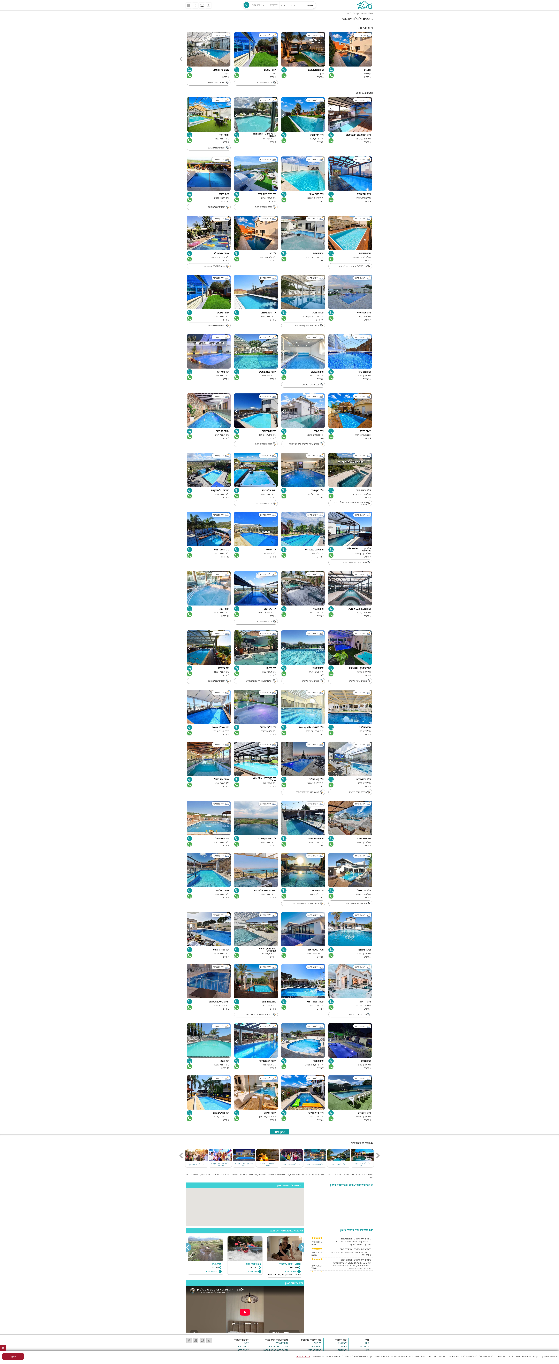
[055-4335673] (283, 194)
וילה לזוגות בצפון (338, 1164)
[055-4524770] (331, 253)
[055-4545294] (331, 194)
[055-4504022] (283, 1113)
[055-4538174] (283, 727)
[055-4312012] (189, 1113)
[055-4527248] (236, 890)
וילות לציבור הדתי (315, 1350)
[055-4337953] (189, 668)
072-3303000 (291, 1271)
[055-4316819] (236, 838)
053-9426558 (212, 1271)
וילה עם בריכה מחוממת (278, 1346)
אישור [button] (13, 1356)
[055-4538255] (331, 431)
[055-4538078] (189, 1061)
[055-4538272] (236, 950)
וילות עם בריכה (282, 1343)
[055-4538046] (283, 609)
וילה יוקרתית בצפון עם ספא (267, 1164)
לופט (246, 1343)
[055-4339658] (236, 490)
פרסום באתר (201, 5)
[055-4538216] (189, 838)
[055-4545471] (283, 253)
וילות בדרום (342, 1350)
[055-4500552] (236, 668)
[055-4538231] (283, 431)
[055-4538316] (236, 135)
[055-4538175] (236, 372)
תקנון (367, 1350)
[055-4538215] (283, 490)
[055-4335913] (283, 135)
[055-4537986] (189, 135)
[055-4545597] (189, 372)
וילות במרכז (342, 1346)
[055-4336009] (236, 1113)
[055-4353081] (189, 890)
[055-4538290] (189, 70)
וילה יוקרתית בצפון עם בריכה (244, 1164)
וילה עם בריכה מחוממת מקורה (275, 1350)
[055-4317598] (236, 312)
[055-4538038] (283, 312)
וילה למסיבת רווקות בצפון (362, 1164)
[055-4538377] (236, 194)
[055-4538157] (283, 779)
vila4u (370, 13)
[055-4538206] (236, 609)
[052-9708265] (331, 312)
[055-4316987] (283, 372)
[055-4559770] (189, 1002)
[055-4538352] (283, 668)
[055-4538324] (189, 950)
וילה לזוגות (318, 1343)
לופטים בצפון (243, 1346)
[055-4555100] (331, 549)
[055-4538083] (283, 950)
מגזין (367, 1343)
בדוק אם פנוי (331, 75)
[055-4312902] (283, 549)
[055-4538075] (331, 668)
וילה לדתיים (350, 13)
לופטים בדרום (243, 1350)
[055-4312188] (331, 372)
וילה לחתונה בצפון (196, 1164)
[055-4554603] (331, 1061)
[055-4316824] (331, 135)
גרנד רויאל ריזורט (362, 1238)
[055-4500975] (331, 70)
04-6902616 (252, 1271)
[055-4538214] (189, 609)
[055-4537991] (331, 890)
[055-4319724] (236, 779)
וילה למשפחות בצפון (315, 1164)
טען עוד (279, 1131)
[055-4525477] (189, 490)
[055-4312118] (331, 490)
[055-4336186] (236, 727)
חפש (246, 5)
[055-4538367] (283, 890)
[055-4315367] (331, 727)
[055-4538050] (331, 1002)
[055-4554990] (236, 1002)
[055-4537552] (331, 1113)
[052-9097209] (236, 70)
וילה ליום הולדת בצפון (291, 1164)
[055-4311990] (331, 779)
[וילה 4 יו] (364, 5)
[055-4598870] (189, 253)
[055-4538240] (331, 609)
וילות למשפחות (316, 1346)
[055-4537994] (236, 1061)
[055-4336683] (189, 727)
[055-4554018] (331, 950)
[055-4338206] (189, 779)
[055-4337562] (331, 838)
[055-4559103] (283, 838)
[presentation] (181, 59)
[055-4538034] (284, 70)
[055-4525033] (189, 431)
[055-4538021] (189, 194)
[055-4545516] (236, 431)
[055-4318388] (236, 549)
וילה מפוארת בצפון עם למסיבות (220, 1164)
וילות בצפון (361, 13)
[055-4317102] (283, 1061)
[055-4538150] (283, 1002)
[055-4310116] (189, 549)
